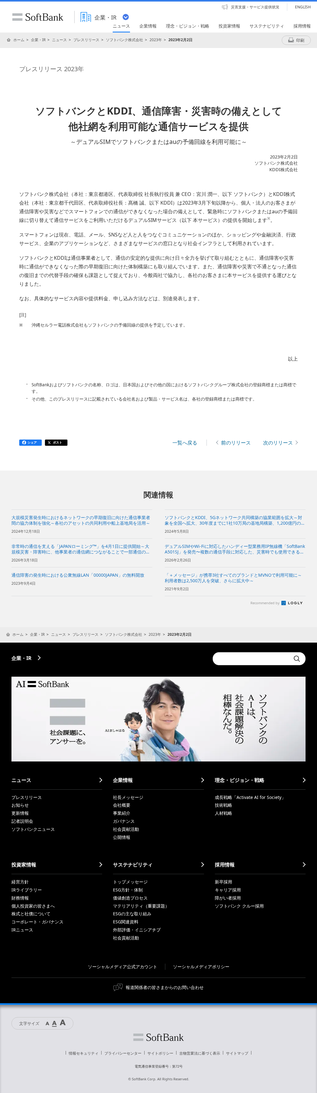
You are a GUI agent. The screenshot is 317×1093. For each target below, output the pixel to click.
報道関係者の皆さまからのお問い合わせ (165, 987)
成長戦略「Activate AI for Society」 (250, 797)
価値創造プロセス (130, 898)
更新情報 (20, 813)
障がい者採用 (228, 898)
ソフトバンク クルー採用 (239, 906)
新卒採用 (223, 882)
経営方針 (20, 882)
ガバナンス (124, 821)
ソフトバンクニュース (33, 829)
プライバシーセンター (122, 1053)
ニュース (59, 39)
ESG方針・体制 (128, 890)
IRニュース (22, 930)
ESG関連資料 (125, 922)
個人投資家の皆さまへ (33, 906)
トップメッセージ (130, 882)
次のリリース (278, 443)
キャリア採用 (228, 890)
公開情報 (121, 837)
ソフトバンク (158, 1037)
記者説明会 (22, 821)
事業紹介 (121, 813)
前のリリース (236, 443)
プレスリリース (86, 39)
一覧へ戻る (184, 442)
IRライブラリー (26, 890)
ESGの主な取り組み (132, 914)
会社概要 (121, 805)
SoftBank (38, 17)
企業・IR (38, 39)
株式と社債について (30, 914)
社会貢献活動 (126, 829)
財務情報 (20, 898)
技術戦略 (223, 805)
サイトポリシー (160, 1053)
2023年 (156, 39)
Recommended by (265, 603)
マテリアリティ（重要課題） (141, 906)
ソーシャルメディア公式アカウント (122, 966)
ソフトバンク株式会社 (124, 39)
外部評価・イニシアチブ (137, 930)
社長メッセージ (128, 797)
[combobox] (251, 659)
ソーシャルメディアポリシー (201, 966)
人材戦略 (223, 813)
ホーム (18, 39)
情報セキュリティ (83, 1053)
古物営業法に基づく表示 (199, 1053)
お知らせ (20, 805)
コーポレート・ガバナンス (37, 922)
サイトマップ (237, 1053)
